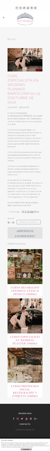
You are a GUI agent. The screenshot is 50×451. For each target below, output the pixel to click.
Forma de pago (14, 212)
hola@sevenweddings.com (25, 430)
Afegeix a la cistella (29, 222)
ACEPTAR (26, 449)
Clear (37, 212)
